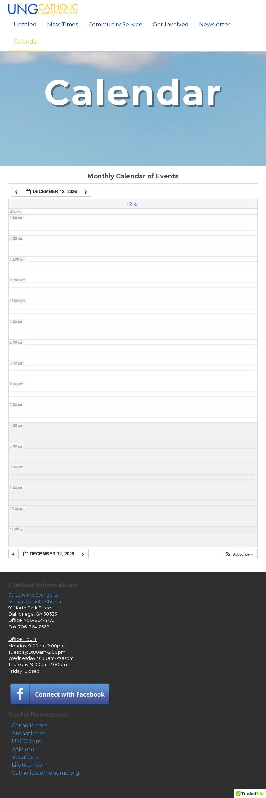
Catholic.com (29, 725)
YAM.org (23, 749)
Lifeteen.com (30, 765)
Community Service (115, 24)
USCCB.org (27, 741)
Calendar (26, 41)
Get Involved (171, 24)
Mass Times (62, 24)
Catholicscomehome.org (45, 773)
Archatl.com (28, 733)
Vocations (25, 757)
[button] (239, 554)
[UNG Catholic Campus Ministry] (43, 8)
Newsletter (214, 24)
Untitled (25, 24)
